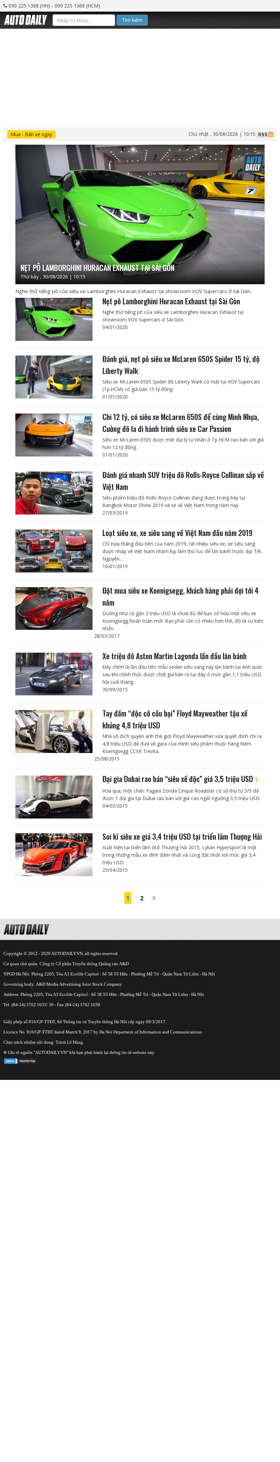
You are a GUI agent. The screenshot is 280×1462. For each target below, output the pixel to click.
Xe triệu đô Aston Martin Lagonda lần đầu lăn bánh (174, 655)
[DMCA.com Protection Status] (20, 1059)
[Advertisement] (140, 76)
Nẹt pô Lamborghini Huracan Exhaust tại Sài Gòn (171, 300)
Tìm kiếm (132, 20)
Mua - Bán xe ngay (31, 134)
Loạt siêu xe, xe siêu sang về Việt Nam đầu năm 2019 (177, 532)
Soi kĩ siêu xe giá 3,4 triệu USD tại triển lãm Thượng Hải (182, 836)
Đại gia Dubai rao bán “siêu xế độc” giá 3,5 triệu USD (180, 778)
